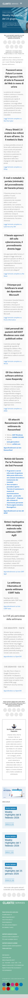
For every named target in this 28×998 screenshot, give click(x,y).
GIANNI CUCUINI (18, 437)
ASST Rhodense (17, 435)
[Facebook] (4, 894)
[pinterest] (12, 47)
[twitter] (9, 42)
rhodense (15, 25)
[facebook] (5, 42)
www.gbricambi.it (13, 442)
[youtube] (18, 42)
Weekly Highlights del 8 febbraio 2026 (13, 815)
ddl (22, 23)
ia (8, 24)
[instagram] (14, 42)
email (3, 24)
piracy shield (10, 25)
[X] (9, 894)
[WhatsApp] (18, 894)
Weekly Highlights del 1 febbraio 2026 (13, 843)
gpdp (6, 24)
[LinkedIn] (14, 894)
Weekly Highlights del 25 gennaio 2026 (13, 871)
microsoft (4, 25)
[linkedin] (23, 42)
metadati (19, 24)
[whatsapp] (16, 47)
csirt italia (19, 23)
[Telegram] (23, 894)
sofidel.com (16, 444)
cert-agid (14, 23)
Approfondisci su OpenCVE (13, 656)
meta (15, 24)
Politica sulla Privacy (7, 948)
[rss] (7, 47)
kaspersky (11, 24)
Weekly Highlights (11, 12)
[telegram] (21, 47)
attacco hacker (8, 23)
